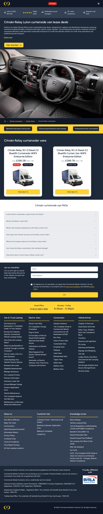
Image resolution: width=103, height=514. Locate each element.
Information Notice (11, 432)
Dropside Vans (59, 347)
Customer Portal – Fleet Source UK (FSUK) (50, 421)
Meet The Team (10, 423)
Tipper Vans (58, 360)
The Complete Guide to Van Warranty (13, 397)
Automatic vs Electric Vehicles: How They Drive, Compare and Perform (39, 362)
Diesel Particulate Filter (78, 435)
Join (64, 295)
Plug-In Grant (34, 332)
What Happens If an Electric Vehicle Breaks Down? (37, 354)
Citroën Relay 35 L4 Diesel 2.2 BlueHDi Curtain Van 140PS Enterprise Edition (72, 153)
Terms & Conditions (11, 442)
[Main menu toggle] (98, 4)
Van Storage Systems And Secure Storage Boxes (88, 366)
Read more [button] (8, 37)
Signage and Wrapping (86, 351)
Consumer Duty (10, 439)
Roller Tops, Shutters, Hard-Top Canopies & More (86, 332)
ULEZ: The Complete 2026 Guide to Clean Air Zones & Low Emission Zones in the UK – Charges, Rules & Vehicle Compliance (83, 457)
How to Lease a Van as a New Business (13, 355)
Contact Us (41, 434)
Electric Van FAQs (35, 324)
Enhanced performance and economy (52, 129)
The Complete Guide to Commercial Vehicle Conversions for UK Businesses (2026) (62, 330)
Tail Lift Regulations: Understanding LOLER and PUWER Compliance (83, 427)
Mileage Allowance (11, 372)
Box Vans (57, 337)
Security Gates (83, 371)
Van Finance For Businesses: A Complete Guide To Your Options (13, 326)
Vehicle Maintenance (12, 393)
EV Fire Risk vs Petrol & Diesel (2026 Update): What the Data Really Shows (37, 339)
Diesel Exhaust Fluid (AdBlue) (81, 438)
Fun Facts (73, 450)
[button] (51, 3)
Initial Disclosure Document (14, 429)
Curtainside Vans (60, 344)
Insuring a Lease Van (12, 381)
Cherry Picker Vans (61, 341)
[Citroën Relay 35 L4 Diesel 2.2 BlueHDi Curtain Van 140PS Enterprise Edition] (72, 177)
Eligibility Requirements (13, 369)
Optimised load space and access (18, 129)
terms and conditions (73, 287)
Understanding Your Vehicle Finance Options (13, 361)
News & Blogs (75, 420)
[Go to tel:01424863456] (11, 12)
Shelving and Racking (86, 347)
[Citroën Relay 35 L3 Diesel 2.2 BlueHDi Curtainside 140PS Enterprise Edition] (23, 177)
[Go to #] (90, 12)
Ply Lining (81, 344)
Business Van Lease (11, 365)
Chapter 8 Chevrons (86, 324)
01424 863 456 (39, 309)
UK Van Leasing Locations (14, 448)
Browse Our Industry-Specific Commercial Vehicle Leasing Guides (13, 334)
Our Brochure (9, 426)
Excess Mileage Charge (13, 384)
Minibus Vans (58, 369)
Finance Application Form (11, 388)
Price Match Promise (12, 445)
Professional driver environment (86, 129)
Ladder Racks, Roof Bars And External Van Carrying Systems (88, 359)
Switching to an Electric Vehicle (37, 347)
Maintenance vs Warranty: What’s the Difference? (14, 403)
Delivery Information (11, 378)
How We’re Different (11, 420)
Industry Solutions (60, 324)
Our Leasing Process (12, 375)
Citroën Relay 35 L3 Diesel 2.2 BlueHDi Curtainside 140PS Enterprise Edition (23, 153)
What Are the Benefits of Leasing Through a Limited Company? (14, 348)
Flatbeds (57, 350)
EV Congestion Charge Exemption (37, 328)
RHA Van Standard (77, 447)
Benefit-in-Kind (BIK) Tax (79, 432)
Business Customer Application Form (49, 426)
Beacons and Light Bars (87, 341)
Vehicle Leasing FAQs (78, 423)
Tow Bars (81, 338)
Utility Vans (58, 363)
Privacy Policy (9, 435)
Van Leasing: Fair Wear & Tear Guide (81, 442)
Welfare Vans (59, 366)
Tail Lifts (81, 354)
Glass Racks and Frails (86, 327)
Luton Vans (58, 353)
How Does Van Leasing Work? (12, 341)
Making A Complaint (44, 431)
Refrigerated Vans (60, 356)
